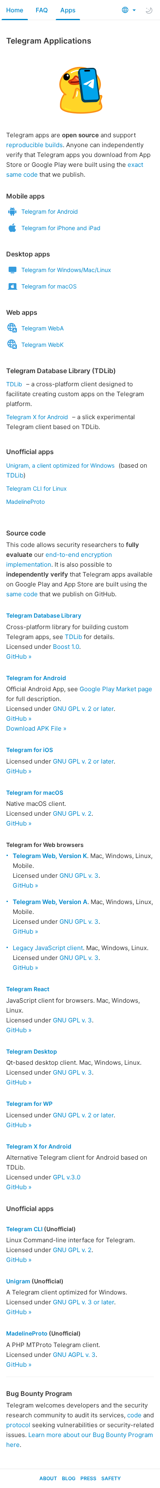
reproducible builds (34, 145)
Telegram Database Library (43, 615)
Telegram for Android (49, 211)
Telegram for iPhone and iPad (61, 227)
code (134, 1415)
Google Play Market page (116, 689)
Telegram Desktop (31, 1051)
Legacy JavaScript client (48, 948)
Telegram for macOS (49, 286)
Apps (67, 10)
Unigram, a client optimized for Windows (60, 465)
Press (88, 1478)
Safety (111, 1478)
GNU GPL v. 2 (72, 813)
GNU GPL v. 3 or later (83, 1302)
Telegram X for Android (37, 416)
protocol (18, 1425)
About (48, 1478)
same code (22, 594)
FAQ (42, 10)
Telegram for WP (29, 1103)
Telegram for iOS (29, 749)
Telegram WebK (42, 344)
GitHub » (19, 656)
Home (14, 10)
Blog (68, 1478)
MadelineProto (25, 501)
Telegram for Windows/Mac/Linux (66, 269)
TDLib (14, 384)
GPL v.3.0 (66, 1177)
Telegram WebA (42, 328)
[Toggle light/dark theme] (149, 10)
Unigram (18, 1281)
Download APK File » (36, 728)
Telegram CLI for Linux (36, 488)
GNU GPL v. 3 (78, 875)
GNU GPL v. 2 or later (83, 709)
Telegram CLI (24, 1228)
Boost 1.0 (66, 647)
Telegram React (27, 988)
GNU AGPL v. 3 (74, 1355)
